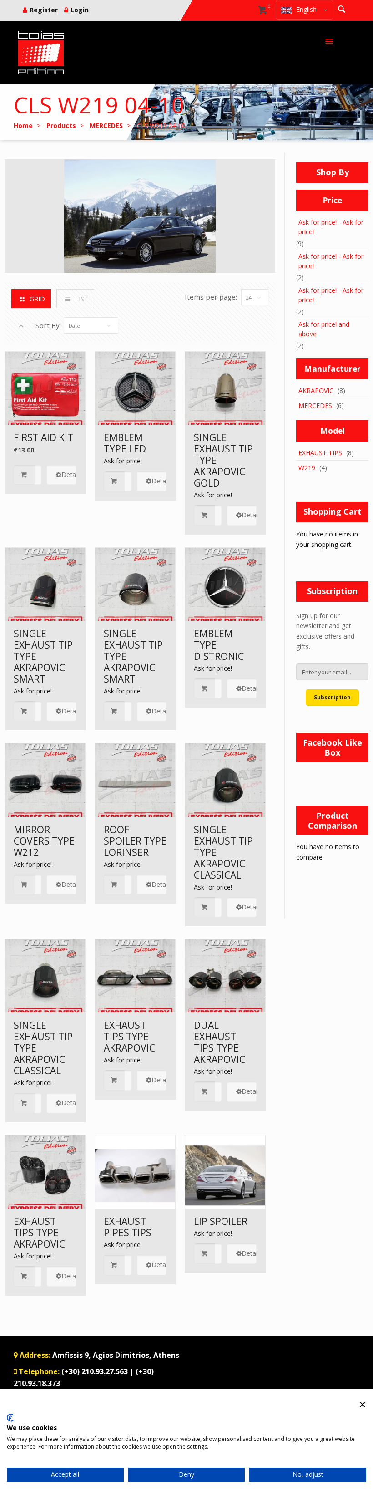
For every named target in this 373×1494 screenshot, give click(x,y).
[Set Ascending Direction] (21, 326)
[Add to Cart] (27, 475)
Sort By (47, 325)
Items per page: (211, 296)
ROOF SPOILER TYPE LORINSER (135, 841)
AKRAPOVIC (315, 390)
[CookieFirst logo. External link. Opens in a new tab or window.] (10, 1418)
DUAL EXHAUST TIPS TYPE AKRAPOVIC (219, 1042)
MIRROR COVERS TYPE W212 (44, 841)
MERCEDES (315, 405)
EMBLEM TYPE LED (125, 443)
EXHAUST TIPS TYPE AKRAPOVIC (129, 1036)
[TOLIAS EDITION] (41, 52)
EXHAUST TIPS (320, 452)
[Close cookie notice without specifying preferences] (362, 1405)
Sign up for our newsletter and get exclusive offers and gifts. (325, 631)
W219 (306, 467)
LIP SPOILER (220, 1221)
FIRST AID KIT (43, 437)
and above (323, 329)
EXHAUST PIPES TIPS (127, 1227)
